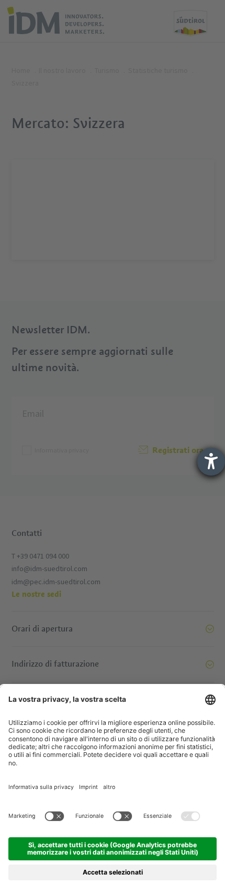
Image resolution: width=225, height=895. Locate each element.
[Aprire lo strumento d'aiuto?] (211, 462)
